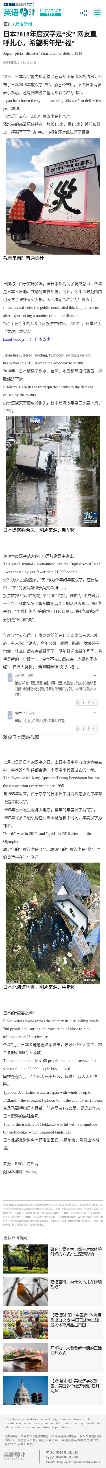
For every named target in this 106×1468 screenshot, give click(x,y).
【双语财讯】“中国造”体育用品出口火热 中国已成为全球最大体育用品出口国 (75, 1320)
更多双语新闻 (15, 1237)
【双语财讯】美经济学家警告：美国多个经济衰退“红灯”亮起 (75, 1386)
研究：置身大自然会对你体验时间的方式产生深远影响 (76, 1252)
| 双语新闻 (22, 23)
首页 (8, 23)
